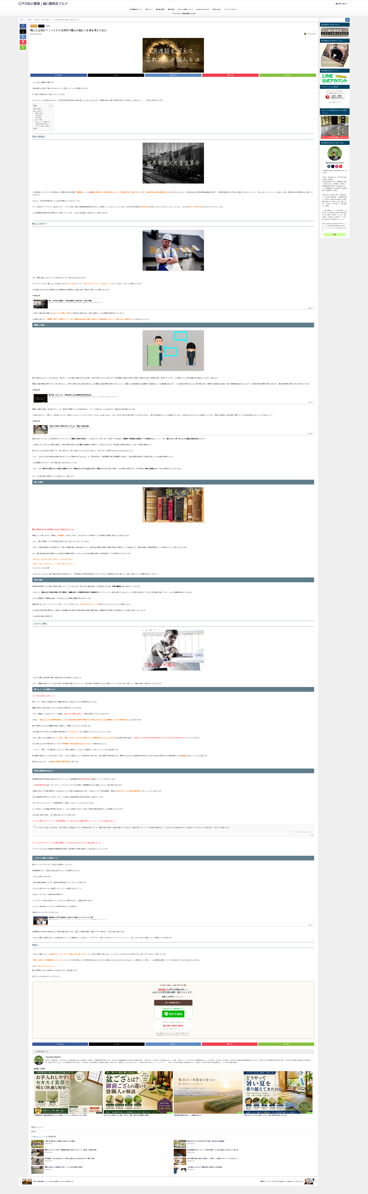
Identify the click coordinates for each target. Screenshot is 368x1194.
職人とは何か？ (38, 111)
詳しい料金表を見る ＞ (173, 1002)
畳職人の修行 (39, 113)
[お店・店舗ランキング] (335, 96)
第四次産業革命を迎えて (42, 124)
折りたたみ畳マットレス (185, 9)
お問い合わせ (342, 3)
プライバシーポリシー (231, 9)
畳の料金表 (171, 9)
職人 (48, 26)
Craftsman (34, 26)
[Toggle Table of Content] (49, 106)
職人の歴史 (39, 115)
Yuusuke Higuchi (311, 33)
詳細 (334, 234)
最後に (35, 128)
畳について (149, 9)
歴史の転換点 (37, 108)
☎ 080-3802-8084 (173, 1025)
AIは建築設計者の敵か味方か (304, 832)
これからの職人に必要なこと (44, 126)
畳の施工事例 (160, 9)
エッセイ (41, 26)
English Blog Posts (203, 9)
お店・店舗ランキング (335, 102)
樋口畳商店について (136, 9)
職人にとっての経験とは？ (43, 121)
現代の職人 (39, 117)
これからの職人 (38, 119)
